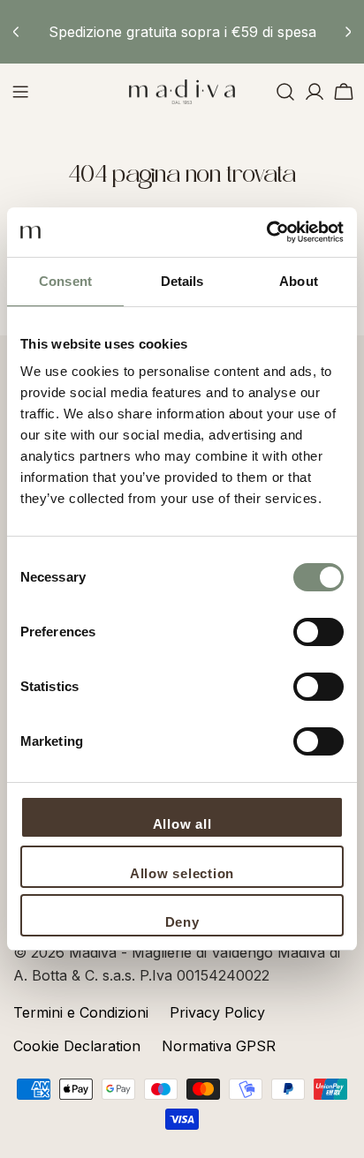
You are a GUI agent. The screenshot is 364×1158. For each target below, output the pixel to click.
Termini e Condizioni (80, 1012)
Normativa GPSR (219, 1046)
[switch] (318, 632)
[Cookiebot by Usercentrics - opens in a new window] (266, 232)
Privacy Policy (217, 1012)
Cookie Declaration (76, 1046)
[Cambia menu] (20, 91)
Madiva (95, 952)
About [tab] (298, 281)
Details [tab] (182, 281)
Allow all (182, 823)
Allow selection (182, 873)
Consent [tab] (65, 281)
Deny (182, 921)
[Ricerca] (285, 91)
